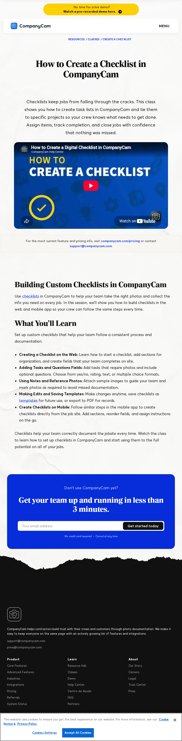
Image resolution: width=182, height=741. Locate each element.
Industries (13, 678)
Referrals (13, 697)
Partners (73, 704)
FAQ (70, 697)
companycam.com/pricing (120, 241)
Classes (72, 672)
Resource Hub (77, 665)
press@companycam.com (24, 647)
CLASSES (93, 39)
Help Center (76, 684)
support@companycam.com (91, 246)
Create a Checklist (117, 39)
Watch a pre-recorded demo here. (89, 11)
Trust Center (137, 684)
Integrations (15, 684)
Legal (132, 678)
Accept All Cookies (78, 732)
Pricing (11, 691)
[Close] (175, 720)
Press (132, 691)
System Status (17, 704)
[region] (91, 727)
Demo (72, 678)
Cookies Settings (44, 732)
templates (28, 400)
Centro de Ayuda (79, 691)
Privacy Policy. (27, 724)
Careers (134, 672)
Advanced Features (20, 672)
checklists (30, 296)
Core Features (17, 665)
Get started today (143, 526)
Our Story (135, 665)
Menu (164, 26)
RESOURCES (76, 39)
